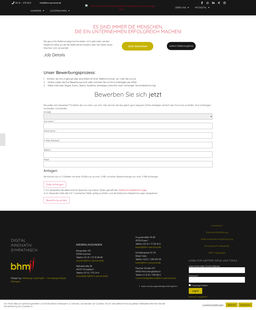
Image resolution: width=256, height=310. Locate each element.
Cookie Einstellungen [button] (213, 305)
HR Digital (201, 7)
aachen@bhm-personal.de (90, 260)
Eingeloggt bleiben (199, 285)
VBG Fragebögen (217, 252)
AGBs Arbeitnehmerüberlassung (217, 239)
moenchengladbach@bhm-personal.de (155, 278)
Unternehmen (58, 10)
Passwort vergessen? (198, 296)
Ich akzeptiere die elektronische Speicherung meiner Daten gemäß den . (96, 190)
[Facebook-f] (202, 2)
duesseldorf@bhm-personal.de (92, 276)
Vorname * (49, 121)
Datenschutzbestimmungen (133, 190)
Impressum (217, 225)
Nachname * (50, 131)
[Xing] (219, 2)
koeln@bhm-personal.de (148, 262)
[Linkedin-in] (213, 2)
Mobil (46, 159)
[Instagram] (224, 2)
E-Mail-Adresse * (52, 140)
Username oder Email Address (204, 266)
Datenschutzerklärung (217, 232)
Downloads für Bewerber (216, 246)
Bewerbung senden (56, 200)
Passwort (193, 276)
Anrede (47, 112)
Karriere (36, 10)
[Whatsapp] (207, 2)
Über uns (180, 7)
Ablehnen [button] (232, 305)
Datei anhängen (55, 184)
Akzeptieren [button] (245, 305)
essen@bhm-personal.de (148, 247)
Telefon (47, 150)
